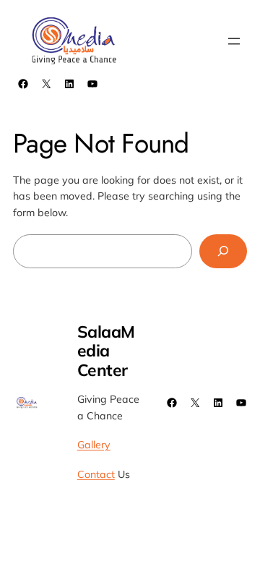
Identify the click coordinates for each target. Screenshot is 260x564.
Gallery (93, 444)
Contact (96, 474)
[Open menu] (234, 41)
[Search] (223, 251)
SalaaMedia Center (106, 350)
